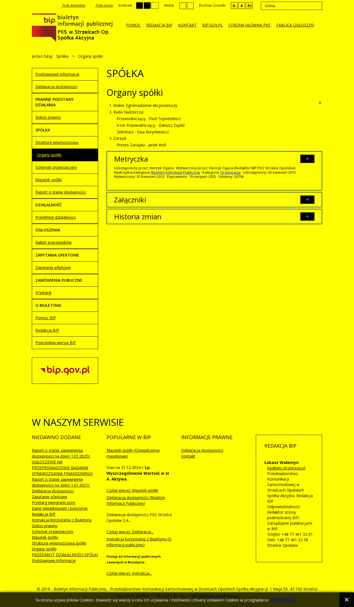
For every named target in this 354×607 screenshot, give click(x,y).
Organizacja (230, 172)
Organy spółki (49, 154)
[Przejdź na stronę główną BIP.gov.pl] (65, 370)
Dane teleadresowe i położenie (60, 508)
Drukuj (314, 103)
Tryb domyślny (73, 5)
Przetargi (43, 292)
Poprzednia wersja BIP (55, 342)
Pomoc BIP (45, 317)
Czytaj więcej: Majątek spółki (132, 490)
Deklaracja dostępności (56, 86)
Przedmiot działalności (55, 217)
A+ (250, 5)
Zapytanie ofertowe (49, 496)
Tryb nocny (104, 5)
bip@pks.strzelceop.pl (286, 468)
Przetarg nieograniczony (53, 502)
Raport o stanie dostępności (60, 192)
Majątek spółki (48, 179)
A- (234, 5)
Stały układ (182, 5)
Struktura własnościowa (56, 142)
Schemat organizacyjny (56, 167)
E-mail (320, 103)
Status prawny (48, 117)
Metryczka (131, 159)
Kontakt (188, 456)
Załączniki (130, 200)
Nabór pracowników (53, 242)
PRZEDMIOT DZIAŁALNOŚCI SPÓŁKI (65, 554)
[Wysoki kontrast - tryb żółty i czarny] (155, 5)
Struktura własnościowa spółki (59, 543)
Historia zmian (138, 216)
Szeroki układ (190, 5)
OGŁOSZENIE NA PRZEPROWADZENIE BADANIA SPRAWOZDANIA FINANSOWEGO (62, 467)
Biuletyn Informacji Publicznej (175, 172)
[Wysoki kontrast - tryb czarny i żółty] (147, 5)
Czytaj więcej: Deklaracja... (129, 531)
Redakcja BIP (47, 330)
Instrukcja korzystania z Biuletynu (62, 519)
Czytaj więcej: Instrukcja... (129, 573)
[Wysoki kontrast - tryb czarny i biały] (139, 5)
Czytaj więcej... (284, 600)
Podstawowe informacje (57, 74)
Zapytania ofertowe (53, 267)
